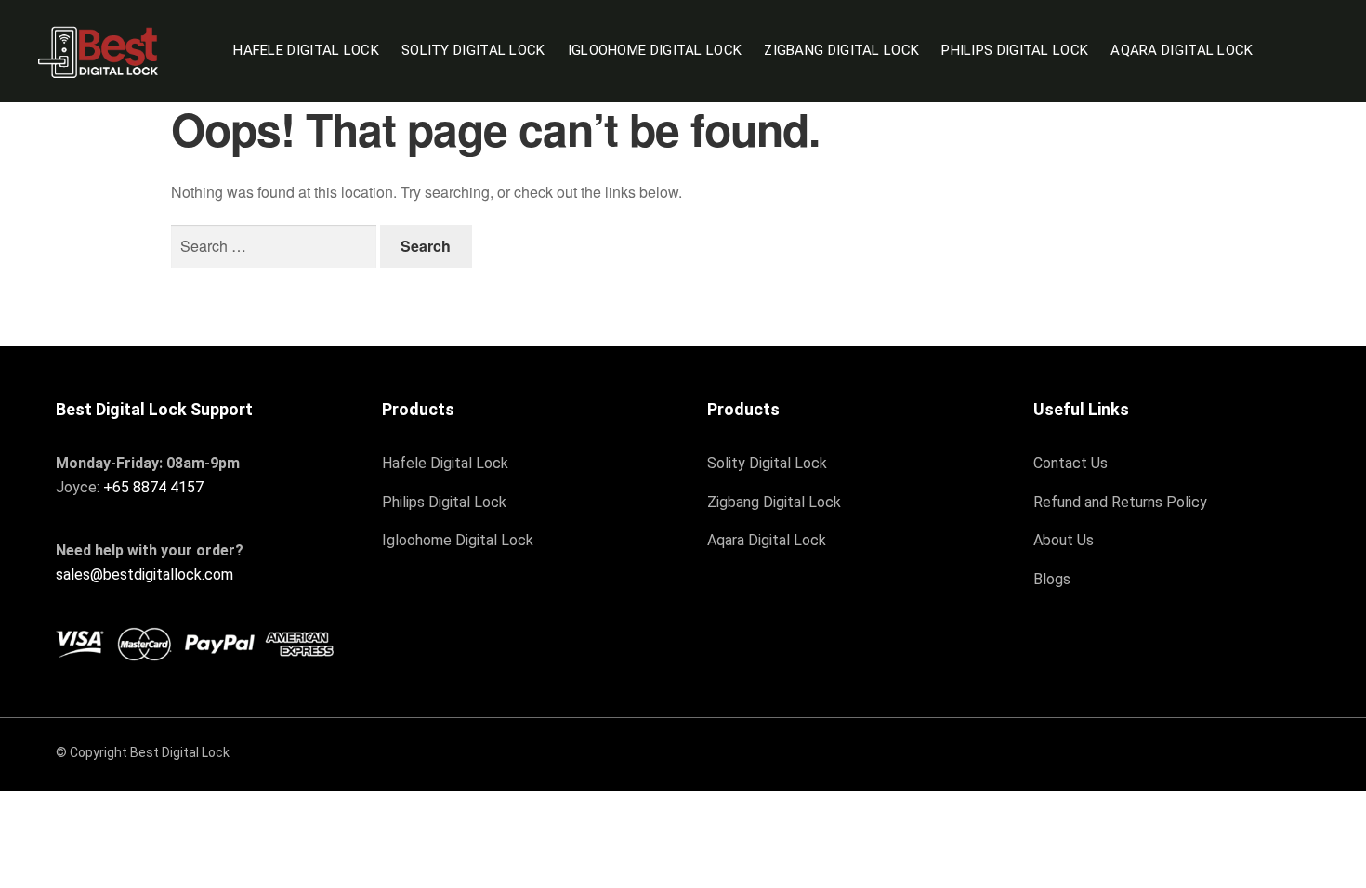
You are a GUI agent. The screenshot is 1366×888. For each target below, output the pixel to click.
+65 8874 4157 (153, 487)
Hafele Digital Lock (306, 50)
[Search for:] (275, 245)
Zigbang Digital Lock (841, 50)
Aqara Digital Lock (1181, 50)
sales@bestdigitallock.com (144, 574)
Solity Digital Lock (473, 50)
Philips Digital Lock (1014, 50)
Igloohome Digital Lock (655, 50)
